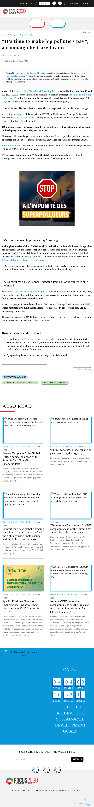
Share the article (83, 369)
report (20, 114)
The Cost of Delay (24, 117)
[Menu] (90, 11)
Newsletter (26, 3)
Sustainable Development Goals (20, 383)
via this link (50, 339)
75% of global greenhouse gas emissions (23, 260)
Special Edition (36, 73)
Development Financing (55, 383)
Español (85, 3)
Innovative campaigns (15, 377)
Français (73, 3)
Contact (44, 3)
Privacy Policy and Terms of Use (52, 790)
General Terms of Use (22, 790)
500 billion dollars (11, 145)
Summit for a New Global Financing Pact (35, 91)
